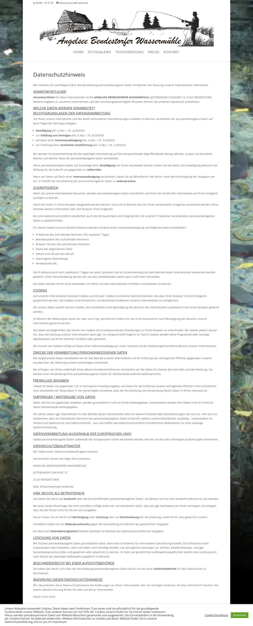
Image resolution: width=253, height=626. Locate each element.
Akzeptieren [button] (239, 615)
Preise (153, 52)
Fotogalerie (99, 52)
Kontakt (171, 52)
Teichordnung (129, 52)
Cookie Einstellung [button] (216, 615)
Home (78, 52)
